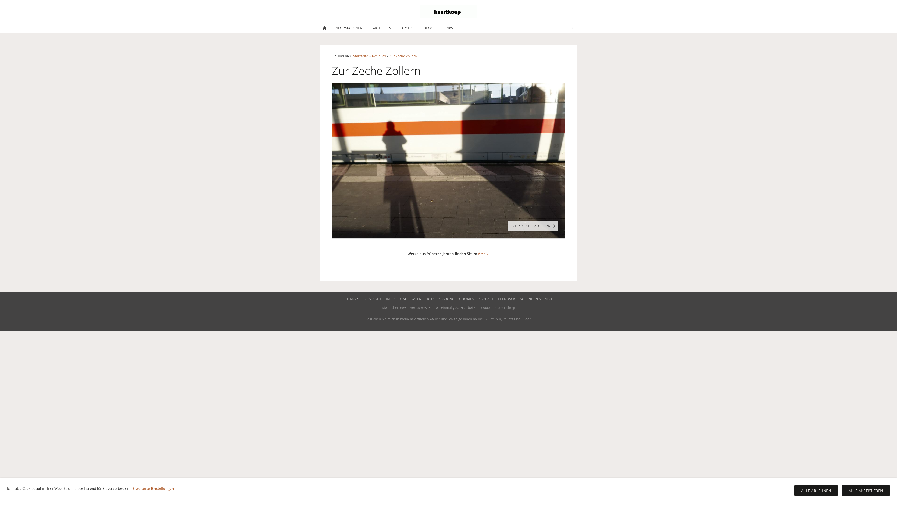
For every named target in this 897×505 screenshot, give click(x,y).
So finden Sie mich (536, 298)
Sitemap (351, 298)
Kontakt (486, 298)
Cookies (466, 298)
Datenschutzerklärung (433, 298)
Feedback (506, 298)
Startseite (360, 56)
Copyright (372, 298)
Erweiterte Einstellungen (153, 488)
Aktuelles (379, 56)
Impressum (396, 298)
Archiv (483, 253)
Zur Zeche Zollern (403, 56)
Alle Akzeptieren (866, 490)
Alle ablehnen (816, 490)
